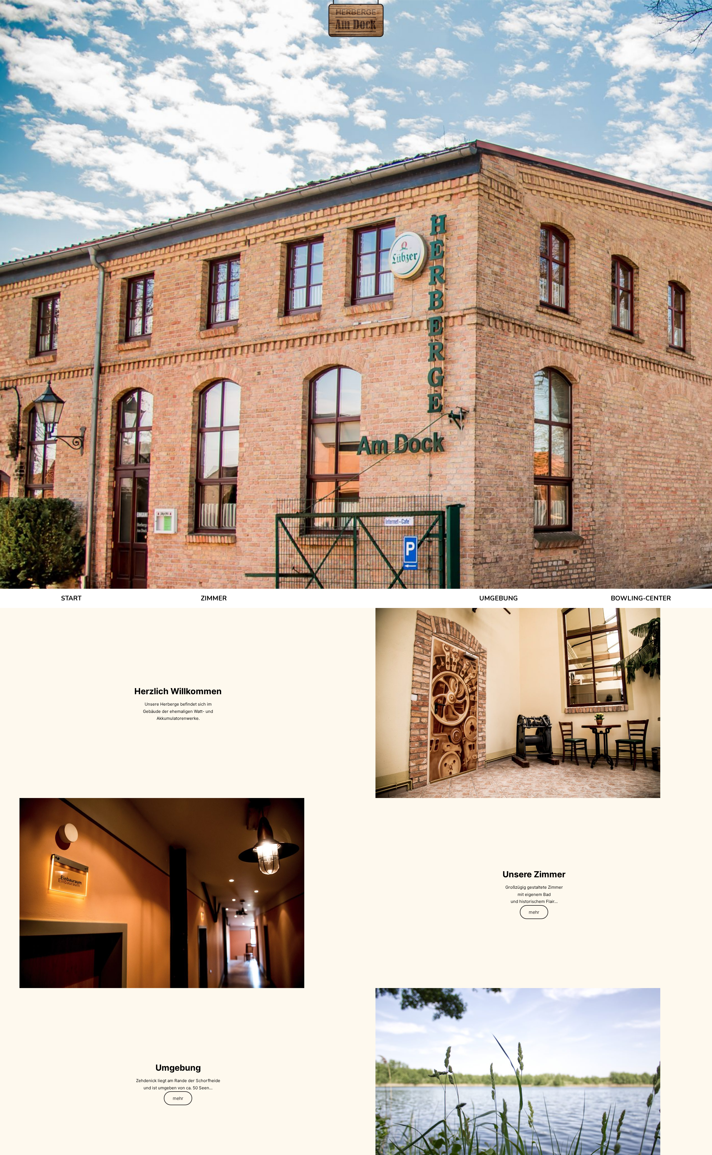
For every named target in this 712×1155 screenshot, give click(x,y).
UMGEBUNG (498, 598)
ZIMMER (214, 598)
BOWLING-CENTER (641, 598)
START (71, 598)
